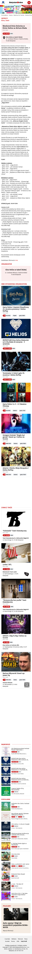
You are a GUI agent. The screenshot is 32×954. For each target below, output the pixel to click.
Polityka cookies (22, 945)
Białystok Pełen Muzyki (18, 874)
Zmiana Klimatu (7, 682)
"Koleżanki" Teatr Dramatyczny (15, 531)
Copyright (5, 947)
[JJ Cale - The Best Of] (5, 886)
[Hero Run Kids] (5, 856)
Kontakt (7, 941)
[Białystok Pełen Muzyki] (5, 876)
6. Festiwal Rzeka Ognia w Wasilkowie (19, 844)
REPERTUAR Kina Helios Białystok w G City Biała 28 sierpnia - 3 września (16, 342)
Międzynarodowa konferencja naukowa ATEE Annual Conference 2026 (20, 834)
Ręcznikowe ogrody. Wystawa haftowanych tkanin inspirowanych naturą (20, 814)
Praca (25, 939)
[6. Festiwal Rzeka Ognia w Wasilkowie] (5, 846)
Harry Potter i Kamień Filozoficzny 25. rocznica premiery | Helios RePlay (16, 309)
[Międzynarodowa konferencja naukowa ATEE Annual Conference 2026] (5, 836)
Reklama (14, 939)
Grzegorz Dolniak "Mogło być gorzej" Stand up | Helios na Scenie (14, 437)
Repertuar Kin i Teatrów (19, 15)
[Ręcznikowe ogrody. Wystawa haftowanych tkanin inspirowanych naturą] (5, 816)
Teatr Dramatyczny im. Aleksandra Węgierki (16, 538)
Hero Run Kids (15, 854)
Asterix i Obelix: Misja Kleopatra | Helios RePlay (16, 469)
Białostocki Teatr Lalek (10, 572)
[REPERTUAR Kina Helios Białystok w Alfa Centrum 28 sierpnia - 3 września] (5, 761)
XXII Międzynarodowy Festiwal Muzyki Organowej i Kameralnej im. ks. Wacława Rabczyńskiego (20, 749)
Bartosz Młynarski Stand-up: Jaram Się (14, 674)
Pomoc (13, 941)
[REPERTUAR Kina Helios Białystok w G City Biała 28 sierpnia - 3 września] (5, 771)
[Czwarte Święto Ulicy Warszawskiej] (5, 791)
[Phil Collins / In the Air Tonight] (5, 826)
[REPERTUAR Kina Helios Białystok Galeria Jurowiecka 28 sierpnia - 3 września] (5, 781)
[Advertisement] (16, 491)
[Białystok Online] (16, 2)
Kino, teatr (5, 20)
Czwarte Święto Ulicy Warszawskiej (17, 789)
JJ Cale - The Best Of (17, 884)
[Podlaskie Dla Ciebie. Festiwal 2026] (5, 806)
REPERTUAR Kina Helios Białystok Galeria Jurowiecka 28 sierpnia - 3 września (19, 779)
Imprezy (11, 15)
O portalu (7, 939)
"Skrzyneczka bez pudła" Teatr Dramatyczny (14, 601)
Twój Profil (24, 941)
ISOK (18, 941)
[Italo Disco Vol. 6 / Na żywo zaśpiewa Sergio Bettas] (5, 896)
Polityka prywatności (11, 945)
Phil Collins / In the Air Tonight (20, 824)
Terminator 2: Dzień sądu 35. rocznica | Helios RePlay (14, 374)
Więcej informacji (8, 930)
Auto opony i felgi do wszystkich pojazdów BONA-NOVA (15, 925)
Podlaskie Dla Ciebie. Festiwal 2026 (20, 804)
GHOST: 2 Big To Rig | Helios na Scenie (14, 637)
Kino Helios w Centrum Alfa (11, 645)
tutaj (16, 260)
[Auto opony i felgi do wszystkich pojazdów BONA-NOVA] (16, 914)
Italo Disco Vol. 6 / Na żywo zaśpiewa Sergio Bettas (19, 894)
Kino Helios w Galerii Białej (14, 37)
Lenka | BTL (7, 565)
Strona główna (4, 15)
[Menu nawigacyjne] (29, 2)
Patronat (20, 939)
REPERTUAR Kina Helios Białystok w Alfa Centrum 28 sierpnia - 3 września (19, 759)
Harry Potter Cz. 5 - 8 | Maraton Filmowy (14, 405)
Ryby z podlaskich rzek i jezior (20, 864)
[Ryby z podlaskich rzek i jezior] (5, 866)
